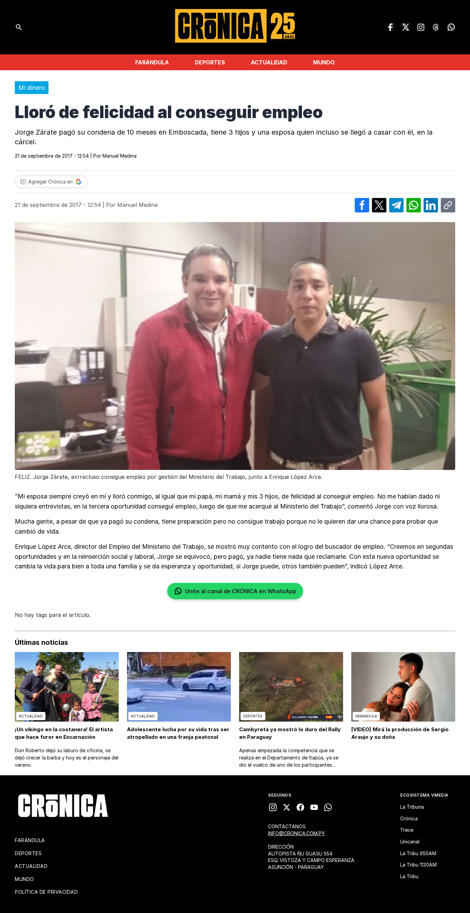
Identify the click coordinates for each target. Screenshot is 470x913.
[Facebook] (390, 27)
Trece (406, 830)
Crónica (409, 818)
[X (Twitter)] (406, 27)
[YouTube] (314, 807)
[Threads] (436, 27)
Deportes (210, 62)
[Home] (63, 805)
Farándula (152, 62)
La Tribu (409, 876)
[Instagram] (421, 27)
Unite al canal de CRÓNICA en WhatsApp (240, 591)
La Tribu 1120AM (418, 865)
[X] (286, 807)
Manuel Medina (120, 156)
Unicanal (409, 841)
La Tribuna (412, 807)
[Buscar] (19, 27)
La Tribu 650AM (418, 853)
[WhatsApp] (451, 27)
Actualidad (269, 62)
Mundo (324, 62)
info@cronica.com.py (296, 833)
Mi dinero (31, 87)
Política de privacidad (46, 892)
